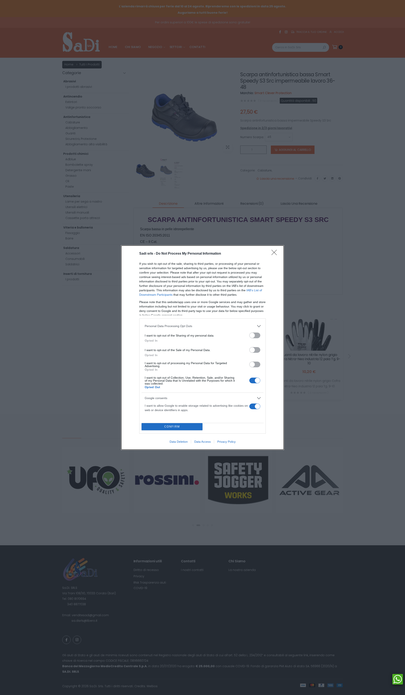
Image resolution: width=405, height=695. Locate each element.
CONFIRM (172, 426)
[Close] (275, 254)
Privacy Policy (226, 441)
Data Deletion (179, 441)
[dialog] (202, 348)
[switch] (254, 335)
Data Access (202, 441)
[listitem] (202, 326)
